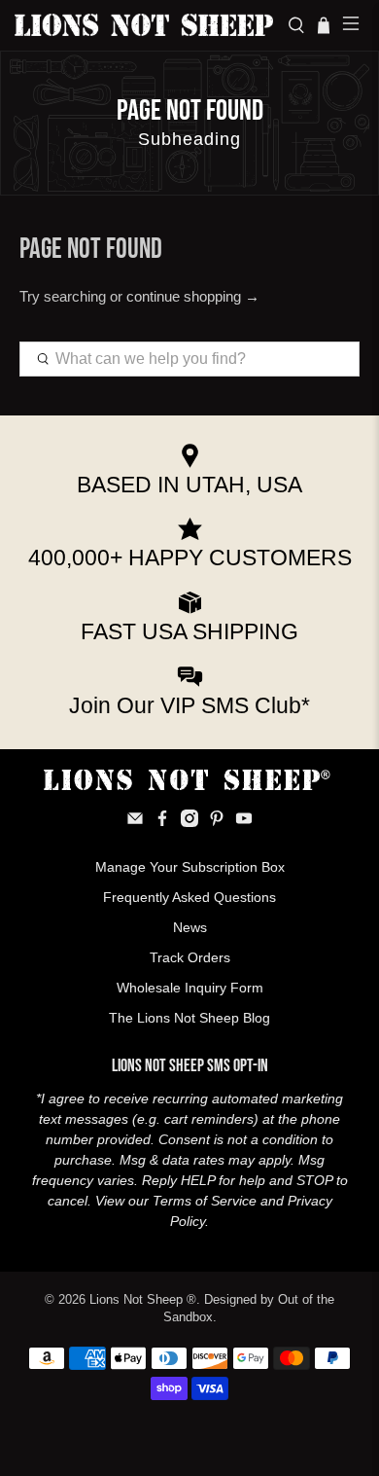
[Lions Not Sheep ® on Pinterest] (216, 822)
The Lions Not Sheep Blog (189, 1018)
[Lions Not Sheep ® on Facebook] (162, 822)
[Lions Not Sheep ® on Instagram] (189, 822)
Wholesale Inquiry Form (190, 987)
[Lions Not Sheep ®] (144, 25)
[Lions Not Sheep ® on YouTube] (244, 822)
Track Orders (190, 957)
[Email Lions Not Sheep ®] (135, 822)
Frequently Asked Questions (189, 897)
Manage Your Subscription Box (190, 867)
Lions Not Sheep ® (142, 1300)
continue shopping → (192, 296)
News (190, 927)
